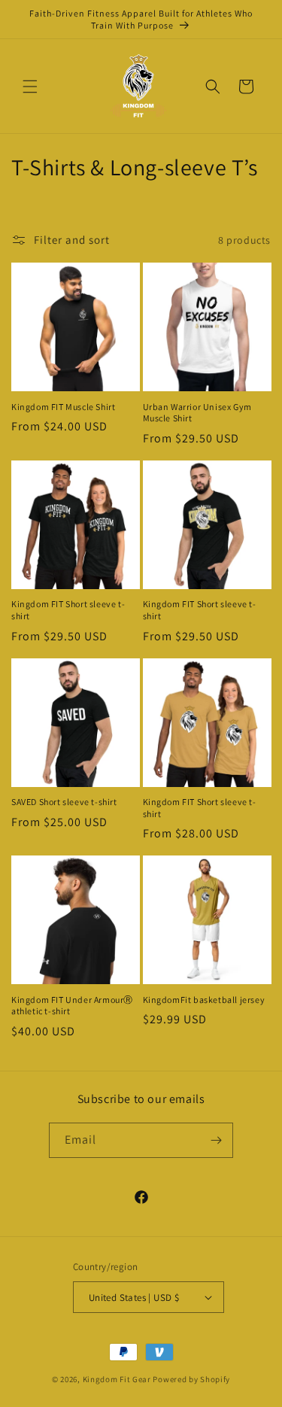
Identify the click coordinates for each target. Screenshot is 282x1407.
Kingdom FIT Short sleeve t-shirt (68, 609)
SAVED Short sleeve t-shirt (64, 801)
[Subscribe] (215, 1140)
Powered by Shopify (191, 1379)
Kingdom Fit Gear (117, 1379)
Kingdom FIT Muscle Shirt (63, 406)
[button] (30, 86)
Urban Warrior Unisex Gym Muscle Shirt (197, 412)
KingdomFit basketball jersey (204, 999)
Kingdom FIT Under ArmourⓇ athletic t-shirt (72, 1005)
